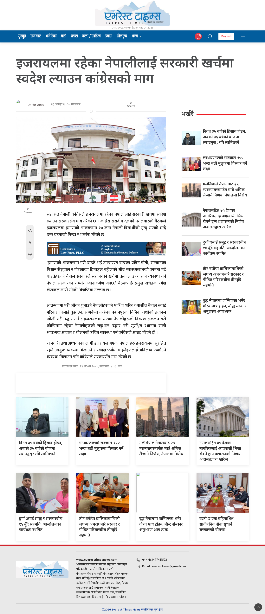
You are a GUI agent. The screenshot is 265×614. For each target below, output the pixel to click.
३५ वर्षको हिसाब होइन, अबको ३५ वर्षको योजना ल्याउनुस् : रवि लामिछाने (224, 137)
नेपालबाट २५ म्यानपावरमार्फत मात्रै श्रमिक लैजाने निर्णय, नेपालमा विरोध (225, 189)
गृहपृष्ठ (22, 36)
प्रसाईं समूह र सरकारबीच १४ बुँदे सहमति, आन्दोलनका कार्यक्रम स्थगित (224, 248)
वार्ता (63, 36)
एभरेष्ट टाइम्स (36, 104)
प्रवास (74, 36)
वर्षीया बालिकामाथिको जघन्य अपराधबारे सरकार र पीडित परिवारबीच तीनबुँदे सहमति (223, 277)
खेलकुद (122, 36)
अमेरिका (50, 36)
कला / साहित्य (91, 36)
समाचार (35, 36)
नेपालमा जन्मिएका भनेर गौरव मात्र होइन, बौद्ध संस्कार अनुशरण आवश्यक (224, 306)
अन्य (135, 36)
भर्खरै (188, 114)
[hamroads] (106, 248)
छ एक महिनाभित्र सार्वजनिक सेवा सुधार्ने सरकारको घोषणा (216, 524)
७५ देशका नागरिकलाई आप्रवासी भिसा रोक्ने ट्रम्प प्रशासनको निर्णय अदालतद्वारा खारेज (224, 218)
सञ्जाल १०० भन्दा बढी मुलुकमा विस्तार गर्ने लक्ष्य (225, 163)
